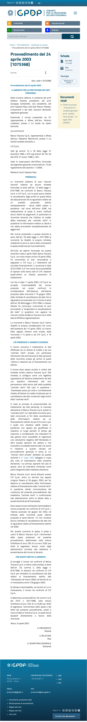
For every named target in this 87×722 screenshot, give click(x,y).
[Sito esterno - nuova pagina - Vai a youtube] (70, 710)
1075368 (68, 63)
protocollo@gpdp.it (15, 692)
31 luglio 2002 (27, 457)
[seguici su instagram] (20, 2)
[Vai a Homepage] (23, 667)
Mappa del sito (15, 710)
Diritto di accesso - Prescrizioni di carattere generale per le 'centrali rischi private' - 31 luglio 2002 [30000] (70, 113)
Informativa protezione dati (20, 699)
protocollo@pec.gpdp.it (40, 692)
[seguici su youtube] (23, 2)
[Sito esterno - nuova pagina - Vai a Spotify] (79, 710)
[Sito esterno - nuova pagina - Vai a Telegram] (73, 710)
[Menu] (75, 13)
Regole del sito (15, 707)
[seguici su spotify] (32, 2)
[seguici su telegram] (26, 2)
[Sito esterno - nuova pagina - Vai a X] (76, 710)
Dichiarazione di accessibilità (21, 703)
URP (60, 675)
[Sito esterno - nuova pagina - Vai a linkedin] (63, 710)
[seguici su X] (29, 2)
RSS (59, 683)
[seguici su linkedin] (17, 2)
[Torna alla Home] (37, 12)
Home (12, 44)
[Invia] (71, 36)
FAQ (60, 679)
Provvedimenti (23, 44)
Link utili (12, 714)
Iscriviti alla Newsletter (65, 716)
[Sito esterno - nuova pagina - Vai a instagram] (66, 710)
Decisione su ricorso (39, 44)
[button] (46, 73)
